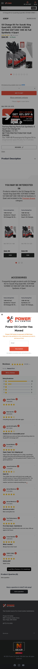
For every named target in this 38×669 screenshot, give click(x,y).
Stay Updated (19, 349)
